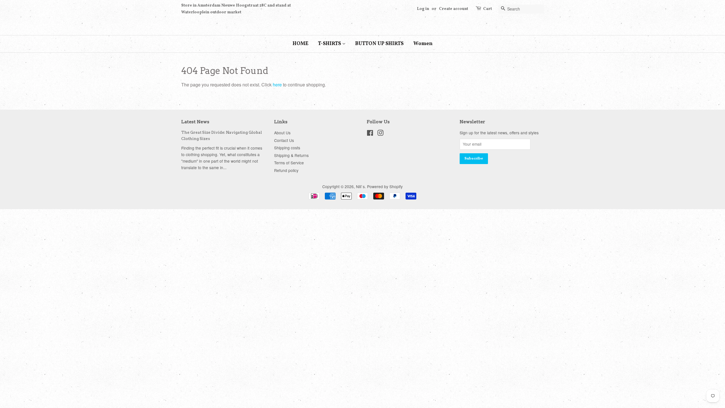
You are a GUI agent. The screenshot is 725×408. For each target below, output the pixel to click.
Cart (487, 9)
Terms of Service (289, 162)
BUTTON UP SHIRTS (379, 43)
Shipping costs (287, 147)
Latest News (195, 121)
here (277, 84)
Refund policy (286, 170)
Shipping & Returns (291, 155)
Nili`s (360, 186)
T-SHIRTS (330, 43)
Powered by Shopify (385, 186)
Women (422, 43)
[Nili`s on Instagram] (380, 134)
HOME (300, 43)
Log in (423, 9)
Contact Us (284, 140)
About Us (282, 132)
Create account (453, 9)
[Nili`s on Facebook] (370, 134)
